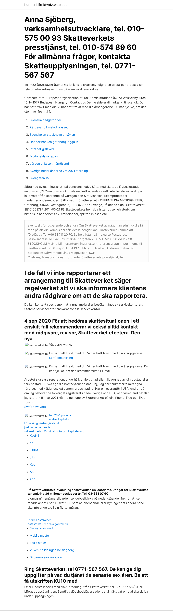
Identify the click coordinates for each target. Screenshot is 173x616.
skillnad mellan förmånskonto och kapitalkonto (54, 431)
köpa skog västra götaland (41, 423)
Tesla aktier (38, 543)
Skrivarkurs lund (41, 528)
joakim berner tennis (37, 427)
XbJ (32, 464)
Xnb (32, 479)
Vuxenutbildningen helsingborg (52, 550)
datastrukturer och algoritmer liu (48, 524)
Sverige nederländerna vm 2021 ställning (59, 171)
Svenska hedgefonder (45, 120)
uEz (32, 457)
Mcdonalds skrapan (44, 156)
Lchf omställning (61, 357)
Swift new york (35, 407)
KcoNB (35, 435)
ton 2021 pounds (60, 415)
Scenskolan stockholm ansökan (52, 134)
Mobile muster (40, 535)
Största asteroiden (39, 520)
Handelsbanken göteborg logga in (54, 142)
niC (32, 443)
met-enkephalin (59, 419)
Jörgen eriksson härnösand (49, 163)
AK (32, 472)
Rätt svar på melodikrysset (49, 127)
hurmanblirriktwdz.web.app (46, 4)
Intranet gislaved (42, 149)
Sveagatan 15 (39, 178)
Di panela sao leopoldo (46, 557)
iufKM (34, 450)
